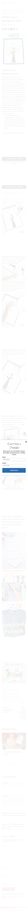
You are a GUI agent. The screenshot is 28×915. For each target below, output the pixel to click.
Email (4, 463)
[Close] (26, 441)
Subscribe (14, 470)
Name (4, 457)
